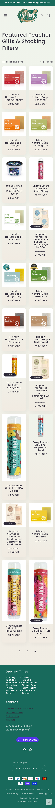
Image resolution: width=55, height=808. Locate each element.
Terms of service (28, 794)
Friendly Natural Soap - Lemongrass (41, 143)
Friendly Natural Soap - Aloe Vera (14, 237)
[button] (6, 15)
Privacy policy (12, 794)
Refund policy (43, 789)
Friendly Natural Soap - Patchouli (14, 340)
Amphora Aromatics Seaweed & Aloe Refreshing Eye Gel (41, 392)
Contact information (29, 798)
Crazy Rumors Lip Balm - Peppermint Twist (41, 446)
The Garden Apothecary (23, 789)
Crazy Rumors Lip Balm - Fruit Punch (41, 631)
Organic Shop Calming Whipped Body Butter (14, 190)
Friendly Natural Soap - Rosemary (41, 294)
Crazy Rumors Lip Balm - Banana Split (14, 628)
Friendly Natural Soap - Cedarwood (41, 340)
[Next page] (43, 651)
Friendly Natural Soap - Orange (14, 143)
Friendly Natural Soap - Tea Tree (41, 534)
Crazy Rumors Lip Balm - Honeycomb (14, 385)
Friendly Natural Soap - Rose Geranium (14, 97)
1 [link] (12, 651)
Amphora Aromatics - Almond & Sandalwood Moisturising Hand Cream (14, 538)
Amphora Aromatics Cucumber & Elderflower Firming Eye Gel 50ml (40, 241)
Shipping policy (45, 794)
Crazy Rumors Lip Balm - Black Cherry (41, 189)
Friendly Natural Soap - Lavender (41, 97)
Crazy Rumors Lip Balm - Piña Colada (14, 488)
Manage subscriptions (27, 801)
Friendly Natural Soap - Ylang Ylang (14, 294)
